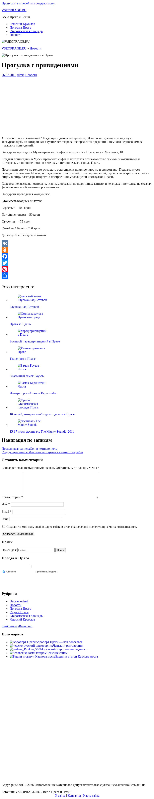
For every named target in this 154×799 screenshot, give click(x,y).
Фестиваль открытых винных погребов (42, 452)
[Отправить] (77, 275)
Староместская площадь (26, 31)
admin (20, 75)
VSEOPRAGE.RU (14, 10)
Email (6, 511)
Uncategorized (19, 601)
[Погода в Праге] (29, 568)
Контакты (74, 795)
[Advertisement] (77, 105)
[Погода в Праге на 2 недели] (46, 571)
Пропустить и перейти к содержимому (28, 3)
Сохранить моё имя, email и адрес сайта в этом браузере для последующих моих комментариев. (71, 526)
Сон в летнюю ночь (29, 448)
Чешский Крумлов (22, 24)
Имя (6, 504)
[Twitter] (77, 263)
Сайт (5, 519)
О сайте (60, 795)
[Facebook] (77, 256)
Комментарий (12, 497)
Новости (15, 34)
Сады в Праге (19, 612)
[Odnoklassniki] (77, 250)
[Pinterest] (77, 269)
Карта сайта (91, 795)
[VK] (77, 243)
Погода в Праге (20, 27)
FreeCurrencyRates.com (17, 626)
